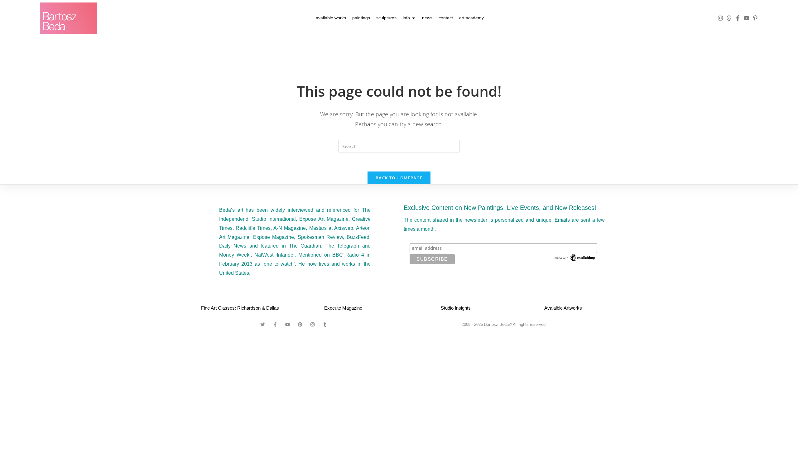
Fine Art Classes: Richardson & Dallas (240, 308)
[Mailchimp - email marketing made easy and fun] (575, 257)
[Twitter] (262, 324)
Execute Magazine (343, 308)
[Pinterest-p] (755, 18)
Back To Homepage (399, 178)
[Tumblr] (325, 324)
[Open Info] (413, 18)
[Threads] (729, 18)
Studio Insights (456, 308)
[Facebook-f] (738, 18)
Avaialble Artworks (563, 308)
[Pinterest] (300, 324)
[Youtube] (746, 18)
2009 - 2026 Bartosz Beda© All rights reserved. (504, 324)
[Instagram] (720, 18)
